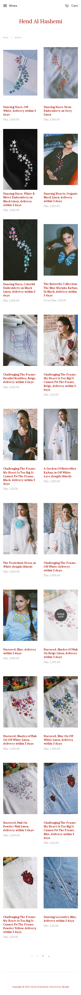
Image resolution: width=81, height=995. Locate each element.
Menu (12, 5)
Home (6, 37)
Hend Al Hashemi (40, 21)
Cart (74, 5)
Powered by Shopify (59, 986)
